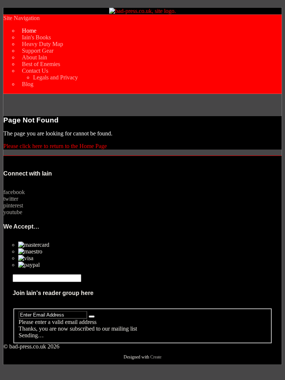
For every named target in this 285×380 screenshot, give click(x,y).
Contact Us (35, 71)
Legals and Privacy (55, 77)
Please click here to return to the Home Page (55, 146)
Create (155, 357)
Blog (27, 84)
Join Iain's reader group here (53, 293)
